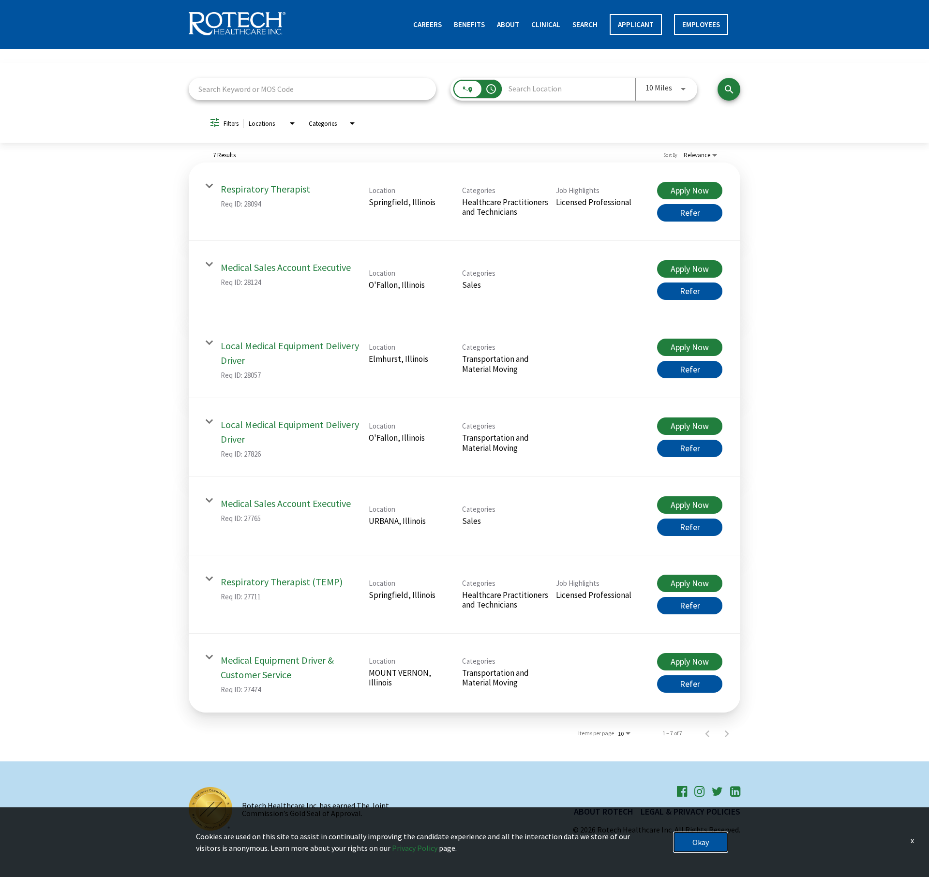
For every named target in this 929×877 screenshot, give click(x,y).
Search (585, 24)
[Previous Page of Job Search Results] (707, 733)
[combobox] (312, 88)
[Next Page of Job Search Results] (726, 733)
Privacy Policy (414, 848)
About (508, 24)
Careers (427, 24)
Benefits (469, 24)
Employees (701, 24)
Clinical (545, 24)
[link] (464, 202)
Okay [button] (700, 842)
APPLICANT (636, 24)
